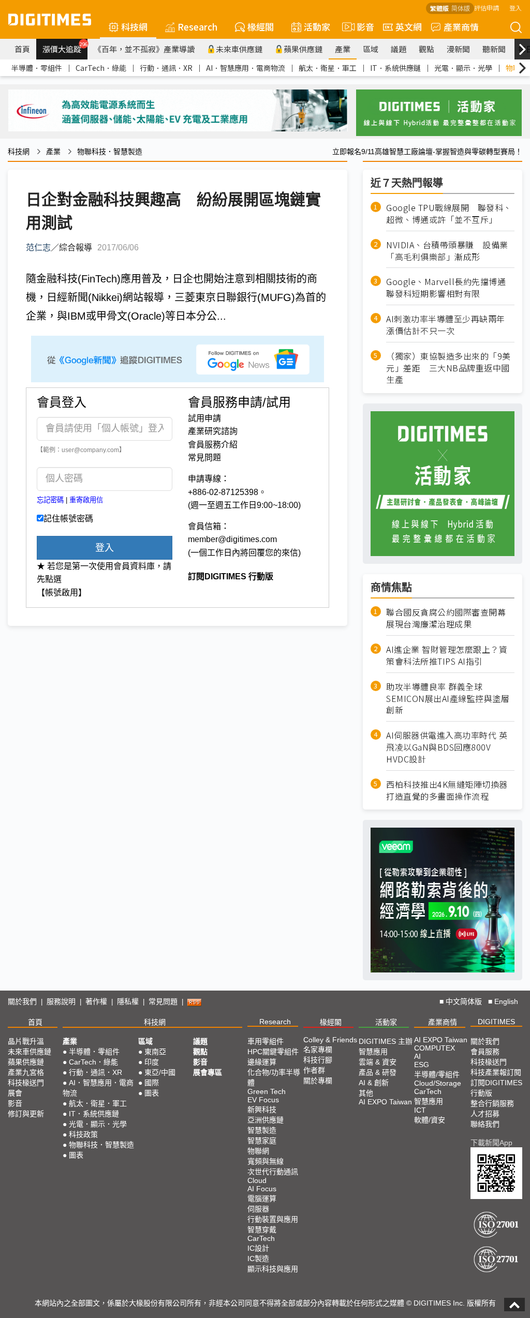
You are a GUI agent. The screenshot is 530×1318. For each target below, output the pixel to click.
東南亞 (155, 1051)
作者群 (314, 1070)
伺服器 (258, 1209)
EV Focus (263, 1100)
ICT (420, 1110)
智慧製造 (261, 1130)
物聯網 (258, 1151)
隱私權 (128, 1001)
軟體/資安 (429, 1120)
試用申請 (204, 418)
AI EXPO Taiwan (385, 1102)
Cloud (257, 1180)
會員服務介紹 (213, 444)
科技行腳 (317, 1060)
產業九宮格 (26, 1072)
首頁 (22, 48)
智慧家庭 (261, 1140)
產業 (342, 48)
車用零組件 (265, 1041)
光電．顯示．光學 (463, 68)
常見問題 (204, 457)
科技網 (134, 26)
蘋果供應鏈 (303, 48)
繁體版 (439, 8)
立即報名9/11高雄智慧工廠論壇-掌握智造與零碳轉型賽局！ (427, 151)
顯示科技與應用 (272, 1269)
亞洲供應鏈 (265, 1120)
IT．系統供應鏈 (395, 68)
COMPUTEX (434, 1048)
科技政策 (83, 1134)
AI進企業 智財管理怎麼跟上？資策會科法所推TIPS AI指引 (446, 655)
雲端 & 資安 (377, 1062)
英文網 (408, 26)
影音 (361, 26)
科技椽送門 (26, 1083)
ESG (421, 1064)
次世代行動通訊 (272, 1171)
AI (417, 1056)
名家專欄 (317, 1049)
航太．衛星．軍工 (328, 68)
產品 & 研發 (377, 1072)
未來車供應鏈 (239, 48)
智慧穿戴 (261, 1229)
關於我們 (22, 1001)
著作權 (96, 1001)
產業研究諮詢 (213, 431)
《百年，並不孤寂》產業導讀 (144, 48)
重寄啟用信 (86, 500)
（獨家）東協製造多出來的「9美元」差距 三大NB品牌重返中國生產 (448, 368)
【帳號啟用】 (61, 592)
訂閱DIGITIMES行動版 (496, 1088)
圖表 (76, 1155)
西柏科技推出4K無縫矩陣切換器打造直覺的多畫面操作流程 (447, 790)
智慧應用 (373, 1051)
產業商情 (461, 26)
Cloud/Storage (437, 1083)
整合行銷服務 (492, 1103)
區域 (370, 48)
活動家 (317, 26)
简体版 (460, 8)
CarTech (261, 1238)
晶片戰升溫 (26, 1041)
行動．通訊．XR (166, 68)
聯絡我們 (484, 1124)
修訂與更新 (26, 1114)
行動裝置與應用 (272, 1219)
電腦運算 (261, 1198)
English (506, 1001)
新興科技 (261, 1109)
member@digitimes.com (232, 539)
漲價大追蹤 (64, 47)
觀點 (426, 48)
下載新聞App (491, 1143)
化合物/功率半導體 (273, 1077)
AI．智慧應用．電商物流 (245, 68)
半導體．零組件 (36, 68)
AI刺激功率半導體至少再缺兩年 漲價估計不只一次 (449, 325)
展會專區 (207, 1072)
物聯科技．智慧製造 (109, 151)
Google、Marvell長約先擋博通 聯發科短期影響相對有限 (450, 287)
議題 (398, 48)
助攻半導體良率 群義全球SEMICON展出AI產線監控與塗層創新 (447, 698)
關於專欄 (317, 1080)
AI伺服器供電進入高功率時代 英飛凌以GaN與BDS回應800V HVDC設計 (446, 747)
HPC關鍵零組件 (273, 1051)
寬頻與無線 (265, 1161)
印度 (151, 1062)
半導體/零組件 (437, 1074)
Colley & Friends (330, 1040)
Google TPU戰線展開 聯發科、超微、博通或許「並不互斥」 (449, 214)
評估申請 (486, 7)
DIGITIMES (496, 1021)
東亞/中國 (159, 1072)
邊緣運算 (261, 1062)
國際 (151, 1083)
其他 (366, 1093)
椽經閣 (260, 26)
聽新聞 (494, 48)
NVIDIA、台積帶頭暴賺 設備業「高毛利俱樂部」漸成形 (447, 251)
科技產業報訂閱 (495, 1072)
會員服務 (484, 1051)
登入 (515, 7)
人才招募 (484, 1114)
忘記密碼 (50, 500)
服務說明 (61, 1001)
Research (197, 26)
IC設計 (258, 1248)
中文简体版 (464, 1001)
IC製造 (258, 1258)
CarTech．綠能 (101, 68)
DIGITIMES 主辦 (386, 1041)
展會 (15, 1093)
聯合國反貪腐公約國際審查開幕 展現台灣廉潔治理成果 (446, 618)
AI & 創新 (374, 1083)
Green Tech (266, 1091)
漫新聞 (458, 48)
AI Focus (261, 1189)
